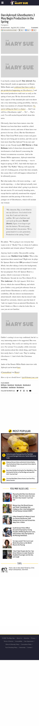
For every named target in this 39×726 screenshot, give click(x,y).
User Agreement (28, 641)
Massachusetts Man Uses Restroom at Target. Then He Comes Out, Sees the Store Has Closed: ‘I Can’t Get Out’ (24, 497)
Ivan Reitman (12, 387)
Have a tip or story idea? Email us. (20, 568)
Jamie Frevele (6, 27)
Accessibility (18, 641)
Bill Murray (4, 385)
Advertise (26, 638)
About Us (19, 638)
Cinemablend (6, 372)
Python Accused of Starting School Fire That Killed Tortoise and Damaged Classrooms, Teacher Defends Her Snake (21, 456)
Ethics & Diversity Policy (12, 644)
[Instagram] (24, 391)
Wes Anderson (20, 387)
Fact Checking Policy (11, 647)
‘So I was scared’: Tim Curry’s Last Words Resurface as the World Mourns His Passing (23, 543)
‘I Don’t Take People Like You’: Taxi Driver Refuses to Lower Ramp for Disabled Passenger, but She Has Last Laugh (23, 554)
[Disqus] (19, 601)
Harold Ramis (4, 387)
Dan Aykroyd (10, 385)
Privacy (33, 638)
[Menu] (2, 2)
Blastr (17, 372)
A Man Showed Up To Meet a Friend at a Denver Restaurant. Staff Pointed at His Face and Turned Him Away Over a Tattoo (24, 519)
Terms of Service (8, 641)
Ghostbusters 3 (27, 385)
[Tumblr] (27, 391)
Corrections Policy (26, 644)
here (18, 367)
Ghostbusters (18, 385)
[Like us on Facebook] (21, 391)
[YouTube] (30, 391)
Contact (29, 647)
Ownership (22, 647)
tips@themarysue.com (30, 377)
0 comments (34, 27)
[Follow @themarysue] (17, 391)
